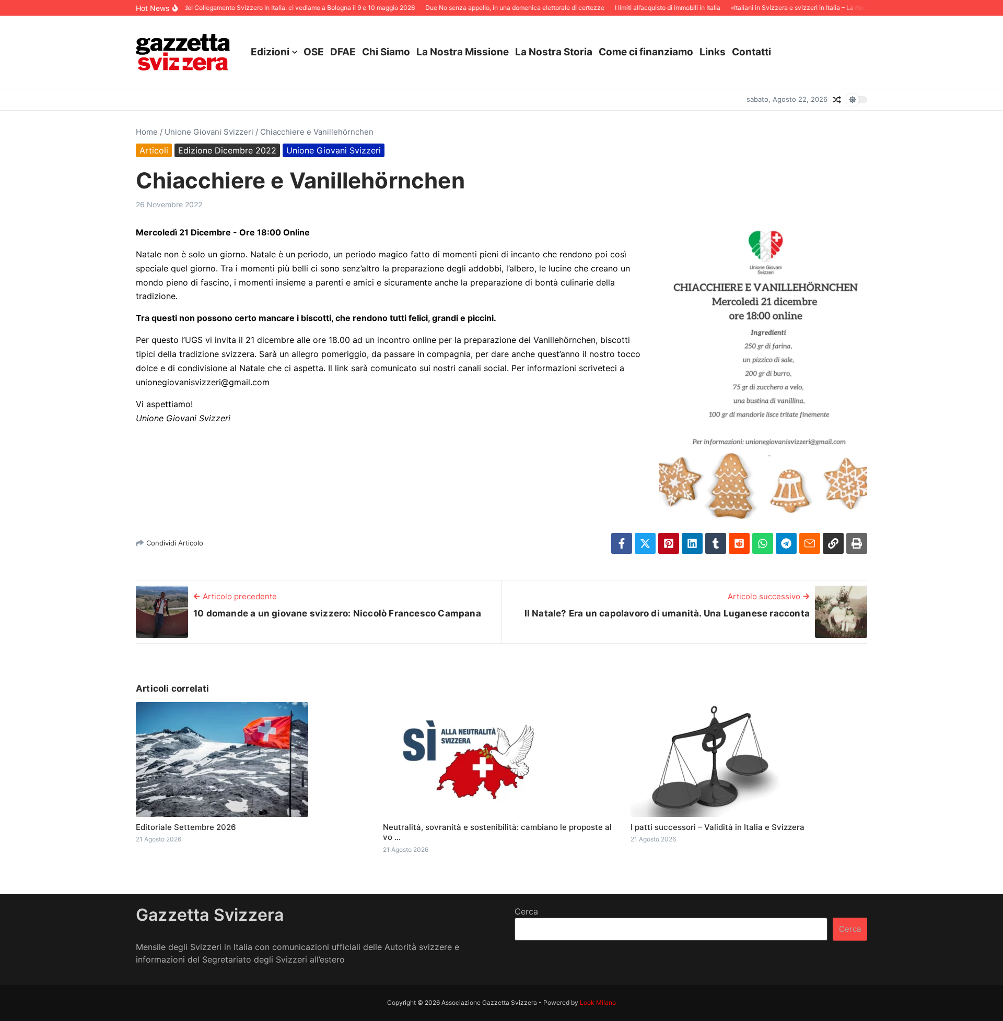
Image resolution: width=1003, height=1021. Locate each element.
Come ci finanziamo (646, 52)
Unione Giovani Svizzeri (209, 132)
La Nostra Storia (553, 52)
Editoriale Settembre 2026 (186, 827)
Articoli (153, 150)
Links (712, 52)
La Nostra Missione (462, 52)
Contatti (751, 52)
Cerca (526, 911)
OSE (314, 52)
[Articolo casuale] (837, 100)
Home (147, 132)
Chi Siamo (386, 52)
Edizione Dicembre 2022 (227, 150)
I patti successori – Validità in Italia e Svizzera (717, 827)
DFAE (343, 52)
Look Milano (598, 1002)
